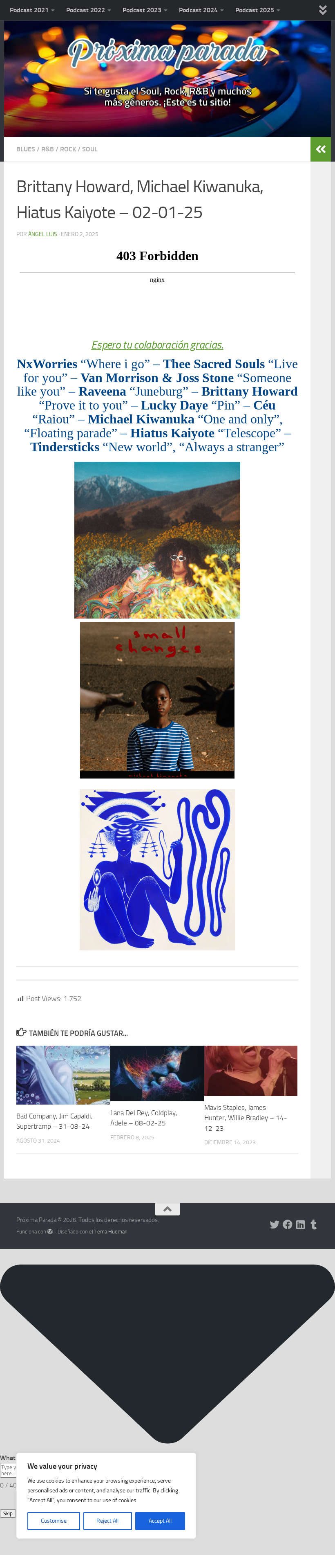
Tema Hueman (110, 1232)
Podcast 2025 (254, 10)
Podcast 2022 (85, 10)
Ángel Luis (42, 234)
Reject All (107, 1520)
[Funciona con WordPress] (50, 1231)
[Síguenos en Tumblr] (314, 1224)
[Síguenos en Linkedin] (301, 1224)
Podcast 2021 (29, 10)
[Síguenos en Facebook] (288, 1224)
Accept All (160, 1520)
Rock (68, 149)
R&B (47, 149)
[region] (106, 1496)
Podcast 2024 (198, 10)
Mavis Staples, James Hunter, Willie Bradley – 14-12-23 (245, 1117)
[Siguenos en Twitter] (274, 1224)
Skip (8, 1513)
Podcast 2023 (142, 10)
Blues (25, 149)
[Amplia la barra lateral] (320, 149)
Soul (90, 149)
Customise (54, 1520)
